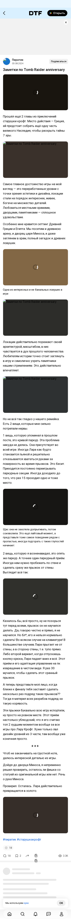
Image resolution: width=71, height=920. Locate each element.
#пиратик (9, 839)
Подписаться (58, 61)
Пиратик (17, 59)
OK (61, 903)
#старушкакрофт (29, 839)
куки (26, 903)
